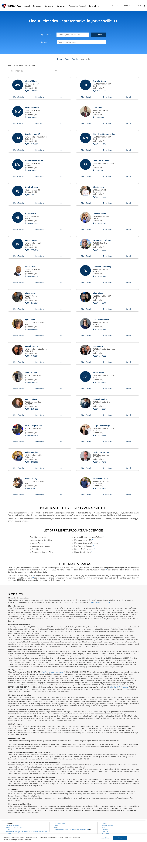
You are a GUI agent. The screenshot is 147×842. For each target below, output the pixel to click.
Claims (119, 6)
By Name (44, 42)
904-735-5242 (32, 382)
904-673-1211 (32, 195)
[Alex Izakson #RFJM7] (85, 191)
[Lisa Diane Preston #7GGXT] (85, 323)
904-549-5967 (100, 409)
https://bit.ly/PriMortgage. (119, 687)
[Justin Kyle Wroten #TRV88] (85, 456)
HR (55, 827)
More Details (18, 97)
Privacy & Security (12, 825)
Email (61, 97)
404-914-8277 (100, 91)
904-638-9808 (32, 91)
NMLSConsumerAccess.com (16, 834)
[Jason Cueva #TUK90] (85, 350)
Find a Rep (106, 832)
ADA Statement (59, 823)
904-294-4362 (100, 356)
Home (59, 59)
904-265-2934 (32, 303)
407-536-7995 (100, 197)
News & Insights (108, 825)
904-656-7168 (100, 117)
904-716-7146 (100, 144)
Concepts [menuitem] (37, 6)
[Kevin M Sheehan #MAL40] (85, 482)
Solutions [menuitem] (49, 6)
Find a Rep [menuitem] (94, 6)
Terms (8, 830)
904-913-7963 (100, 170)
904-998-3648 (32, 250)
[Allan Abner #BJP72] (85, 297)
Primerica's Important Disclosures (102, 602)
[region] (73, 838)
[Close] (143, 838)
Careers (57, 825)
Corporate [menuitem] (61, 6)
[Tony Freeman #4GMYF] (17, 376)
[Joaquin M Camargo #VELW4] (85, 429)
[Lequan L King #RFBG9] (17, 482)
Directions (39, 97)
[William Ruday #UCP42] (17, 456)
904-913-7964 (32, 144)
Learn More (105, 838)
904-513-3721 (100, 435)
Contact (104, 823)
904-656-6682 (32, 329)
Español (112, 6)
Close (120, 838)
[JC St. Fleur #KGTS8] (85, 111)
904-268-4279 (32, 117)
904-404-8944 (100, 488)
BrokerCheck (140, 6)
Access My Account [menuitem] (77, 6)
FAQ (103, 827)
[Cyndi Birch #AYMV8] (17, 323)
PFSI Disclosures (128, 6)
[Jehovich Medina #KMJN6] (85, 403)
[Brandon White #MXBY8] (85, 217)
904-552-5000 (32, 223)
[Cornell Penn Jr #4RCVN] (17, 350)
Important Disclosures (14, 827)
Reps (67, 59)
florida (75, 59)
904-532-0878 (100, 223)
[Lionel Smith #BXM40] (17, 297)
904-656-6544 (100, 303)
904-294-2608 (32, 462)
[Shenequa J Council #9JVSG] (17, 429)
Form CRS (105, 834)
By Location (46, 34)
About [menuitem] (27, 6)
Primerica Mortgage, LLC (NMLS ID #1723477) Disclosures (26, 832)
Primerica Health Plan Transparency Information (71, 830)
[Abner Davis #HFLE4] (17, 270)
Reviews (105, 830)
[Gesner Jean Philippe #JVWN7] (85, 244)
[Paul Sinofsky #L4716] (17, 403)
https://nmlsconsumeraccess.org (52, 672)
